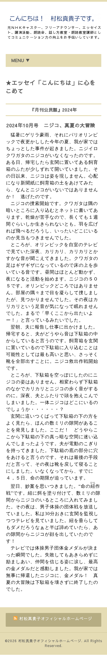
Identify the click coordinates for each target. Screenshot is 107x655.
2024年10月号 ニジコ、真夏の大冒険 (50, 125)
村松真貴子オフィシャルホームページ (49, 640)
